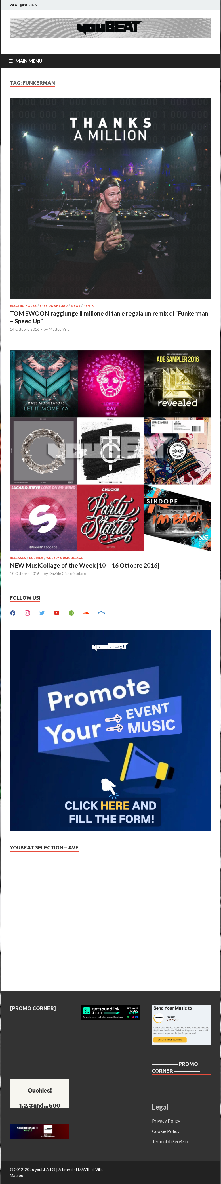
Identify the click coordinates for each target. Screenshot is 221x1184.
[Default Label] (57, 612)
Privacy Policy (166, 1120)
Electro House (23, 305)
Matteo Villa (59, 329)
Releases (18, 558)
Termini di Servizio (170, 1141)
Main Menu (29, 61)
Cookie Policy (166, 1131)
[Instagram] (27, 612)
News (75, 305)
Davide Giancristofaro (67, 573)
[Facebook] (13, 612)
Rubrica (36, 558)
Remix (88, 305)
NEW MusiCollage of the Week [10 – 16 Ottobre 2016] (84, 565)
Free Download (54, 305)
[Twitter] (42, 612)
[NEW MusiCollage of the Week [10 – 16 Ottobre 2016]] (110, 451)
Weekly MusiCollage (64, 558)
